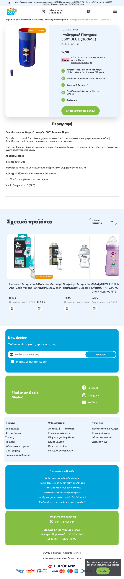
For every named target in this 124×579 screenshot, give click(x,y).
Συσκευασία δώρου (59, 432)
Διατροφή (38, 19)
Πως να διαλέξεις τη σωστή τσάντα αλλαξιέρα (62, 482)
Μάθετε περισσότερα (81, 62)
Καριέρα (10, 441)
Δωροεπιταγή (100, 441)
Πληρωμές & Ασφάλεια (61, 437)
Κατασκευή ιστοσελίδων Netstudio (62, 558)
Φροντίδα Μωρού (22, 19)
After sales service (101, 437)
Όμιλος (9, 437)
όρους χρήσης (40, 361)
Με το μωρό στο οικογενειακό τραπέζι (62, 487)
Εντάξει (103, 570)
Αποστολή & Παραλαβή (61, 428)
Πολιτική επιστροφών (60, 450)
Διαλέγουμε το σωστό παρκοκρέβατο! (62, 492)
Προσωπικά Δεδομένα (17, 454)
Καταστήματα (13, 432)
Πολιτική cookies (57, 446)
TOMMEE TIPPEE (69, 29)
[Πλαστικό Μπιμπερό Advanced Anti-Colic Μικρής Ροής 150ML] (29, 256)
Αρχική (8, 19)
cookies (115, 564)
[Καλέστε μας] (44, 11)
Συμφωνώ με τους (31, 361)
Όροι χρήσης (12, 450)
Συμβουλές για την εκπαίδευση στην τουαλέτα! (62, 502)
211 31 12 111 (64, 522)
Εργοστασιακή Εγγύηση (105, 428)
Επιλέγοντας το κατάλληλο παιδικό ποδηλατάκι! (62, 497)
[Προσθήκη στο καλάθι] (12, 308)
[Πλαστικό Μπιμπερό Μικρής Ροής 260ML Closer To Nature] (84, 256)
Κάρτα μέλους (56, 441)
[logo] (12, 11)
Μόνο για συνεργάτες (17, 446)
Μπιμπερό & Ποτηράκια (56, 19)
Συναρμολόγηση (101, 432)
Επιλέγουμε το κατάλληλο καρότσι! (62, 478)
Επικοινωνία (12, 428)
